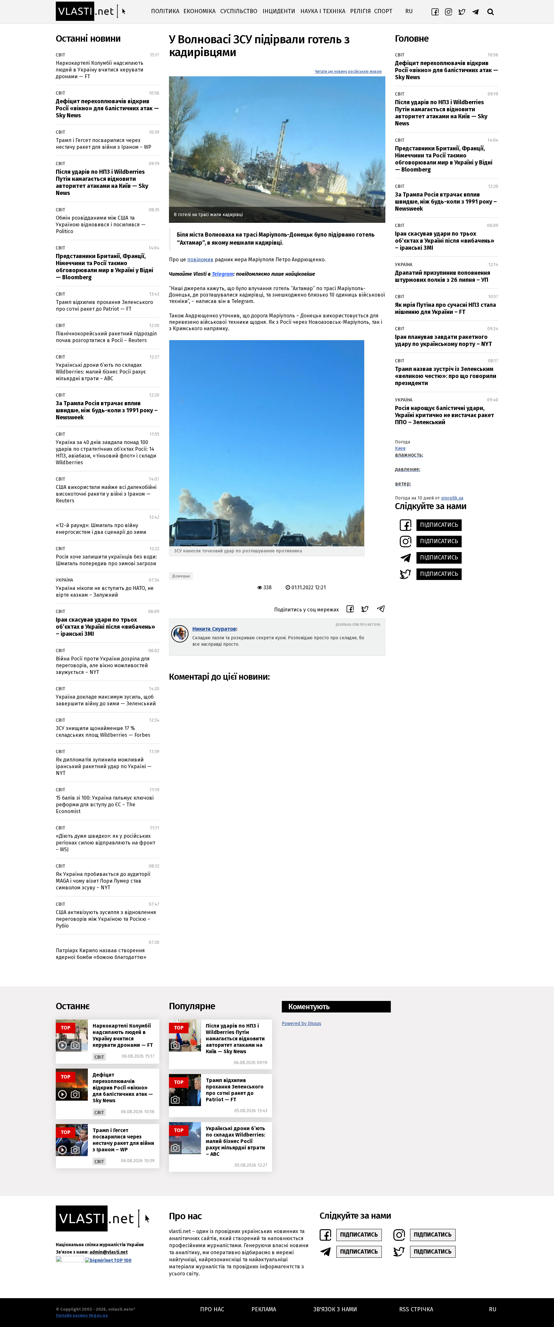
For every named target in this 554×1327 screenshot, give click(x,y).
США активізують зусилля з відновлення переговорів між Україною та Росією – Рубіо (106, 919)
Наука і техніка (322, 11)
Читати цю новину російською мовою (348, 71)
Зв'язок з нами (335, 1309)
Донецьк (181, 576)
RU (409, 11)
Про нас (212, 1309)
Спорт (383, 11)
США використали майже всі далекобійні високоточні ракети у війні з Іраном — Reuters (106, 494)
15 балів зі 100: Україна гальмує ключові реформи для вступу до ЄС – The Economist (105, 804)
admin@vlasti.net (108, 1252)
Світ (60, 55)
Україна (64, 580)
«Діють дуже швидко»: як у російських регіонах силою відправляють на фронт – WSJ (105, 842)
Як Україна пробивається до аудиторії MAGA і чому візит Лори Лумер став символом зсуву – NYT (103, 881)
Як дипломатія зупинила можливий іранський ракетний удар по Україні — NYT (104, 766)
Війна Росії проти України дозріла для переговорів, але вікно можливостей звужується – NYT (103, 665)
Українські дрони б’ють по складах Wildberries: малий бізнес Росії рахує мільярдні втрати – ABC (101, 372)
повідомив (200, 259)
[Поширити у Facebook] (350, 609)
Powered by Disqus (301, 1023)
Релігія (360, 11)
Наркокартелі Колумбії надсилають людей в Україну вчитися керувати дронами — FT (99, 70)
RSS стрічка (416, 1309)
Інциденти (279, 11)
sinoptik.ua (452, 498)
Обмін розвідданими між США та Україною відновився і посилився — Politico (101, 224)
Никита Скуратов (214, 629)
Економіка (199, 11)
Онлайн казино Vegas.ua (82, 1315)
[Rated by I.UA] (70, 1260)
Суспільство (238, 11)
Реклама (263, 1309)
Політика (165, 11)
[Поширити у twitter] (365, 610)
